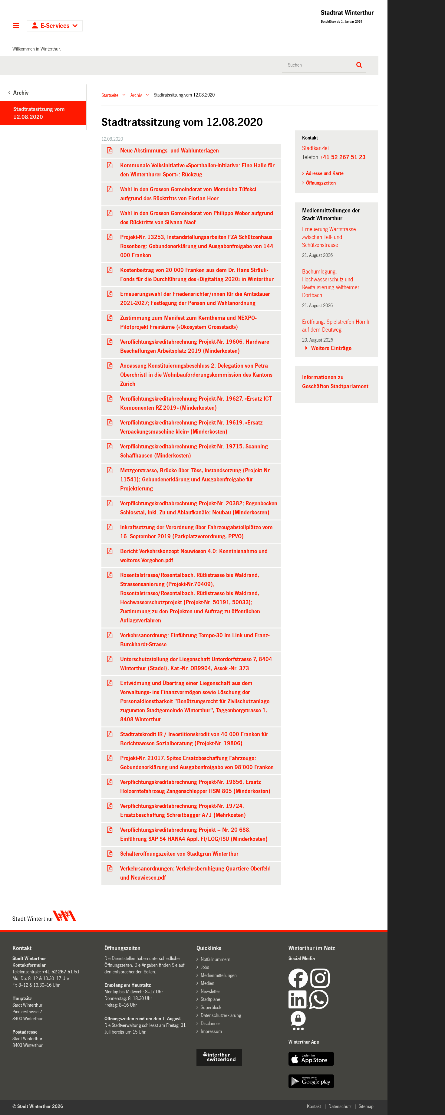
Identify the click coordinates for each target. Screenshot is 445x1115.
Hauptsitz (22, 998)
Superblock (211, 1007)
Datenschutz (339, 1106)
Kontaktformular (29, 965)
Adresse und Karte (325, 173)
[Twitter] (330, 986)
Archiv (136, 94)
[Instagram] (320, 986)
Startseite (109, 94)
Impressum (211, 1031)
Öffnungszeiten (321, 182)
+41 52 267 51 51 (61, 971)
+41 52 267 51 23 (343, 157)
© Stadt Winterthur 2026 (37, 1106)
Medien (207, 983)
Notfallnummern (215, 959)
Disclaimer (210, 1023)
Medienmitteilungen (219, 975)
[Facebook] (299, 986)
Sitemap (366, 1106)
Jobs (205, 967)
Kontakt (314, 1106)
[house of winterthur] (219, 1064)
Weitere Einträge (331, 348)
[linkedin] (298, 1007)
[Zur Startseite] (294, 18)
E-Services (55, 25)
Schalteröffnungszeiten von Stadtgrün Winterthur (179, 854)
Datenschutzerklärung (221, 1015)
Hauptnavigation (15, 26)
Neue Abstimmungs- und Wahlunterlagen (169, 151)
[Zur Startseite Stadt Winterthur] (44, 919)
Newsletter (210, 991)
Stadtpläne (210, 999)
